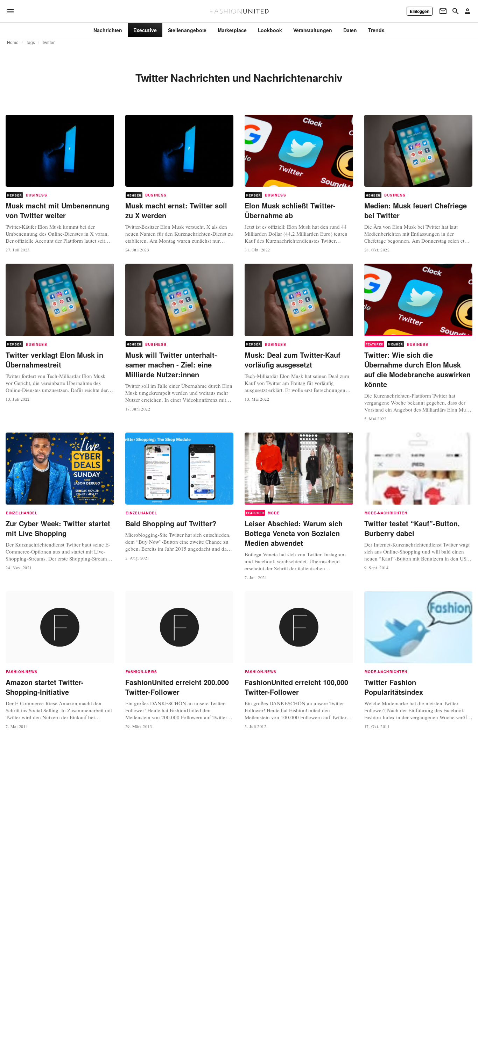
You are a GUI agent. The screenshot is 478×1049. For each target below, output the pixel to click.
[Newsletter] (443, 11)
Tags (30, 42)
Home (13, 42)
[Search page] (455, 11)
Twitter (48, 42)
